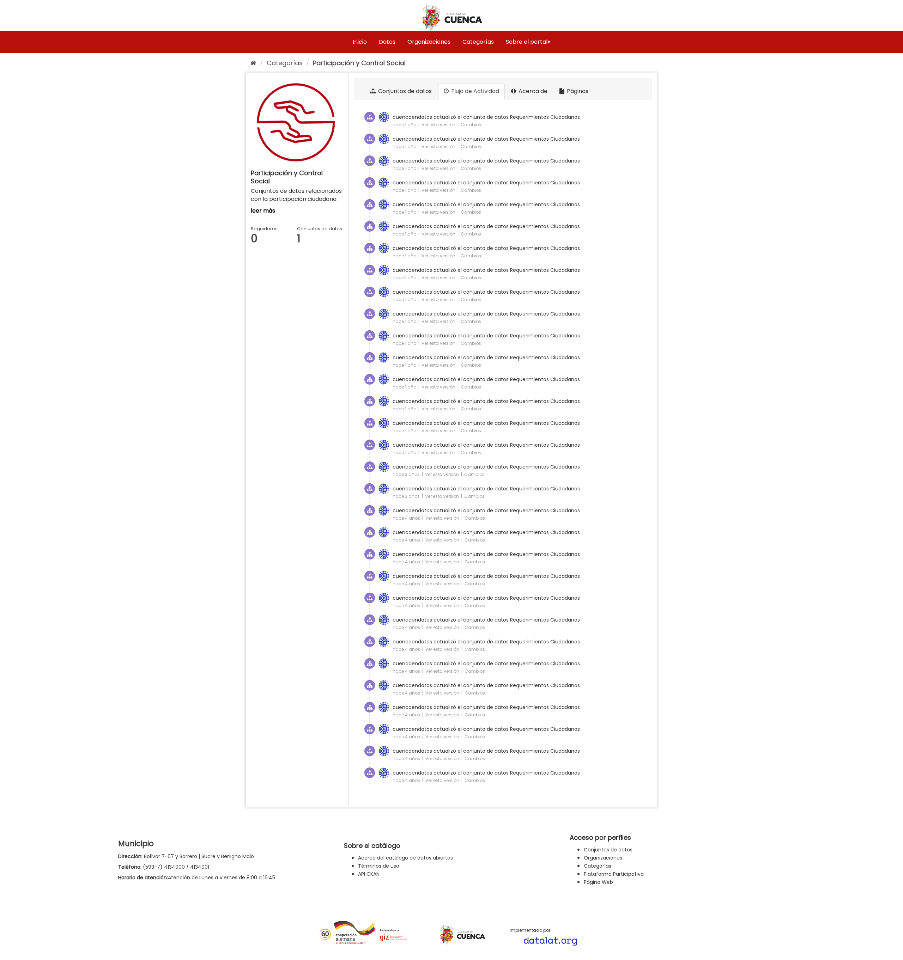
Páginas (576, 91)
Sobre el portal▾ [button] (528, 42)
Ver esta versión (439, 125)
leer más (263, 211)
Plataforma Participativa (614, 874)
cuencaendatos (412, 117)
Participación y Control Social (359, 63)
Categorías (478, 42)
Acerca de (532, 91)
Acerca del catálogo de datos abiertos (405, 857)
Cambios (471, 125)
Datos (387, 42)
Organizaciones (428, 42)
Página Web (598, 882)
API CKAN (369, 874)
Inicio (360, 42)
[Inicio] (253, 63)
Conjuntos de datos (404, 91)
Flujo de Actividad (474, 91)
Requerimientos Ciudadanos (545, 117)
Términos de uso (378, 865)
